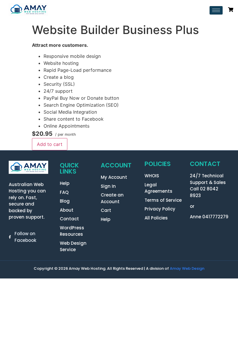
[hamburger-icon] (216, 10)
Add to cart (49, 144)
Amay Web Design (187, 268)
